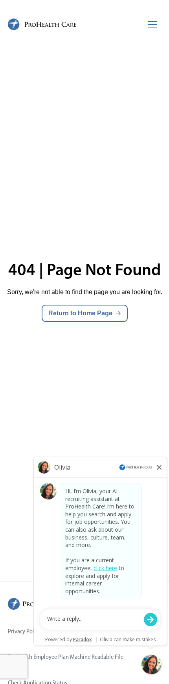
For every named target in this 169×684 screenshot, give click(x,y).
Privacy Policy (24, 631)
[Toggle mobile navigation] (152, 24)
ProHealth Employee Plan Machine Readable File (65, 656)
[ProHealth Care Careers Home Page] (42, 24)
